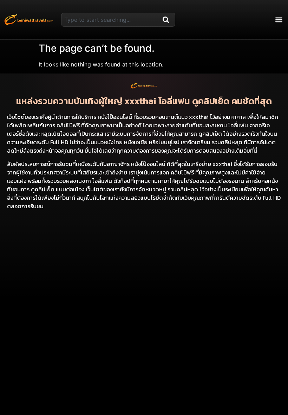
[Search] (167, 20)
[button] (278, 20)
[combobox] (110, 20)
